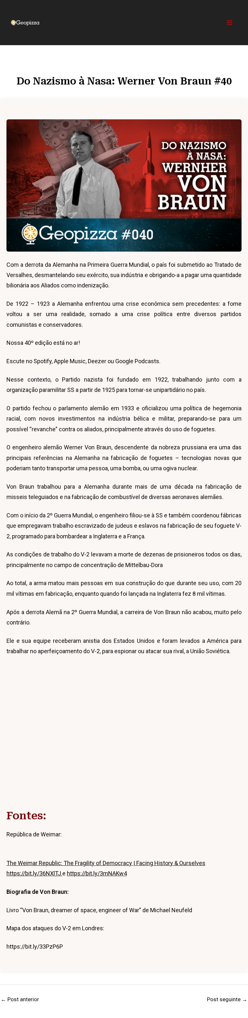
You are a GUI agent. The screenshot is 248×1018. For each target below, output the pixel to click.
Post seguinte (227, 999)
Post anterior (20, 999)
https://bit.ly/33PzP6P (34, 946)
